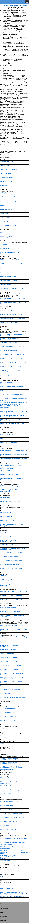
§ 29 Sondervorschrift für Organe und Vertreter (13, 288)
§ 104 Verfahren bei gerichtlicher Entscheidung (13, 697)
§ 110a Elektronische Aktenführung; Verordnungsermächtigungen (10, 759)
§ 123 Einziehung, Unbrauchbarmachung (11, 829)
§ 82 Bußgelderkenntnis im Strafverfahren (11, 595)
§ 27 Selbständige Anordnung (8, 280)
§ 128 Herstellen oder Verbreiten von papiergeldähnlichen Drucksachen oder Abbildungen (11, 857)
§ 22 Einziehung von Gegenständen (10, 260)
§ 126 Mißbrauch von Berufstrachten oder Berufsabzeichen (11, 847)
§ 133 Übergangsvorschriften (8, 888)
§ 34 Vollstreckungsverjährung (8, 322)
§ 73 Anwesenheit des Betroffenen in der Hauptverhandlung (11, 540)
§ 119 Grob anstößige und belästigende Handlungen (11, 814)
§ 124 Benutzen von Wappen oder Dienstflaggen (13, 838)
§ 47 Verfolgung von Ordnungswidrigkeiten (12, 386)
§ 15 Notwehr (4, 221)
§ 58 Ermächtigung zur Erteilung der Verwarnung (13, 458)
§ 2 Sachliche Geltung (6, 165)
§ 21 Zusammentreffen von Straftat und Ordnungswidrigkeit (11, 253)
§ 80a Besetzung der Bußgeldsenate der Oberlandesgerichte (11, 584)
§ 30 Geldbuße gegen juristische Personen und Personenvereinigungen (13, 303)
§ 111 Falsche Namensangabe (8, 777)
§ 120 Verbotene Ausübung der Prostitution (12, 817)
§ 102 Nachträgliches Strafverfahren (10, 689)
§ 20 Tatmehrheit (5, 248)
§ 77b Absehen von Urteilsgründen (9, 564)
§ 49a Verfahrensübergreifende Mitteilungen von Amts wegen (13, 399)
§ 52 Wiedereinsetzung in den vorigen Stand (12, 423)
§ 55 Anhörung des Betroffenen (8, 442)
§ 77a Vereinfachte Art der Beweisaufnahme (12, 560)
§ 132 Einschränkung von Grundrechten (11, 884)
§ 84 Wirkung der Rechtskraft (8, 607)
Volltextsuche (4, 908)
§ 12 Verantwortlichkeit (6, 209)
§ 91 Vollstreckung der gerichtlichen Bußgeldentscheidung (10, 645)
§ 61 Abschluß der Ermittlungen (9, 474)
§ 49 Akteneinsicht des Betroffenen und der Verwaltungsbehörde (12, 395)
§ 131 (1, 876)
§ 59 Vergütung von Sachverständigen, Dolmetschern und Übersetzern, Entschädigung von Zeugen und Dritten (13, 467)
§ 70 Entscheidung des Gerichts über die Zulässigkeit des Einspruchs (11, 525)
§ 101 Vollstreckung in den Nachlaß (10, 685)
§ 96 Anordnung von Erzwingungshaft (10, 665)
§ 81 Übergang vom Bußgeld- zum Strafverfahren (13, 591)
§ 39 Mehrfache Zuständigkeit (8, 350)
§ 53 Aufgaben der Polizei (7, 434)
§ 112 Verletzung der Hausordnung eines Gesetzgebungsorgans (11, 782)
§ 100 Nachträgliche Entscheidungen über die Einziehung (13, 682)
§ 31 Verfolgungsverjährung (8, 310)
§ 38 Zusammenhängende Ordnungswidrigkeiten (13, 346)
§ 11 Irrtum (3, 205)
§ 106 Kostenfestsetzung (7, 712)
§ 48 (1, 390)
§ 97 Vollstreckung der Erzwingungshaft (11, 669)
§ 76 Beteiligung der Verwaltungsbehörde (11, 552)
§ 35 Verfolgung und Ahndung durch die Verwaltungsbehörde (11, 335)
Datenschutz (3, 916)
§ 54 (1, 438)
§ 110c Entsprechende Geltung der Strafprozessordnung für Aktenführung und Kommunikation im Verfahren (12, 768)
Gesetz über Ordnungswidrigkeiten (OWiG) (14, 5)
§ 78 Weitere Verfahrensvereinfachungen (11, 568)
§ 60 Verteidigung (5, 470)
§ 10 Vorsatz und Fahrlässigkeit (9, 201)
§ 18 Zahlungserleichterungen (8, 237)
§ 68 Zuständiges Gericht (7, 516)
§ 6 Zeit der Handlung (6, 181)
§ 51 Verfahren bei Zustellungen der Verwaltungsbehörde (10, 420)
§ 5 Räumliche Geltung (6, 177)
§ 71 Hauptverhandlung (6, 532)
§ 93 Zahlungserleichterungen (8, 653)
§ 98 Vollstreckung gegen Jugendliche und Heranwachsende (12, 674)
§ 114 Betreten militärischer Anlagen (10, 790)
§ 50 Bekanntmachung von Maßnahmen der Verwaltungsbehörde (12, 416)
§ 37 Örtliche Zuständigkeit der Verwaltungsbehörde (8, 343)
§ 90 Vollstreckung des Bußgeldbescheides (12, 641)
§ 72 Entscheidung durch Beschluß (10, 536)
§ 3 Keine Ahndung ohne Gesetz (9, 169)
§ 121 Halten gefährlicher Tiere (8, 821)
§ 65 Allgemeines (5, 497)
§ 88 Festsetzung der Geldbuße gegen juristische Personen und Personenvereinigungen (13, 630)
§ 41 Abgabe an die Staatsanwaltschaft (11, 358)
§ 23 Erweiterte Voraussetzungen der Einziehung (13, 264)
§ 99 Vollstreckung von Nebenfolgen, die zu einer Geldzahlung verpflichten (13, 678)
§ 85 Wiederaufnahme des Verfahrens (10, 611)
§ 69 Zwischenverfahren (7, 520)
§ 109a (2, 743)
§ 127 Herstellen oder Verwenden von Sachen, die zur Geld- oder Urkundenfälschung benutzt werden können (14, 852)
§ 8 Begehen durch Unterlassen (9, 193)
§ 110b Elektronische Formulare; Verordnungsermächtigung (9, 763)
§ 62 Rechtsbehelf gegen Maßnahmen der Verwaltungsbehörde (12, 479)
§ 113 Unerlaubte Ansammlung (8, 786)
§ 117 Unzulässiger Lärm (7, 805)
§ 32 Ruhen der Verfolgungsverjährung (11, 314)
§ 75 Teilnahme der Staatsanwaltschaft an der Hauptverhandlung (12, 549)
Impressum (3, 920)
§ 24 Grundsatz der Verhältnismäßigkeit (11, 268)
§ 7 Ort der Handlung (6, 185)
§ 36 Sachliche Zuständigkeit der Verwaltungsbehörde (9, 339)
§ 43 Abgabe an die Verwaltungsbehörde (11, 367)
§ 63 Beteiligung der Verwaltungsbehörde (11, 486)
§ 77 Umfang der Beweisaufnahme (9, 556)
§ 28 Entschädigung (5, 284)
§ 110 (1, 750)
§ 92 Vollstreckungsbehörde (8, 649)
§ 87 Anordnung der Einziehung (9, 625)
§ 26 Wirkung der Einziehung (8, 276)
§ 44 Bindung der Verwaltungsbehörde (10, 371)
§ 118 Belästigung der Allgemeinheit (10, 809)
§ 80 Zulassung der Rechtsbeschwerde (11, 580)
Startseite (3, 904)
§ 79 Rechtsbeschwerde (7, 576)
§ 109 (1, 735)
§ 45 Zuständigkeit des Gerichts (9, 375)
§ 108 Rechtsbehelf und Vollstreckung (10, 720)
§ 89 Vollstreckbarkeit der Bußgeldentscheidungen (14, 637)
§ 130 (1, 869)
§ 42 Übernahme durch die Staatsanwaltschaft (13, 363)
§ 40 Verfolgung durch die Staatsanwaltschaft (12, 354)
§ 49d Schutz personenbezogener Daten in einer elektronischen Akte (13, 412)
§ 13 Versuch (4, 213)
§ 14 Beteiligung (4, 217)
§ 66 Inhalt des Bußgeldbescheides (10, 501)
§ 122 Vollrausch (5, 825)
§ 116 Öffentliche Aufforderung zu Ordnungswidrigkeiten (9, 802)
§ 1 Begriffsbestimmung (6, 161)
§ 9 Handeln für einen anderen (8, 197)
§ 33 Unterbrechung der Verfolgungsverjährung (13, 318)
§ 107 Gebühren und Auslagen (8, 716)
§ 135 (1, 898)
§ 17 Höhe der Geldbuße (7, 232)
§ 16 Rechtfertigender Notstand (8, 225)
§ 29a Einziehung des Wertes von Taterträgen (12, 298)
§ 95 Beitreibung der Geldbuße (8, 661)
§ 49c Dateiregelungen (6, 407)
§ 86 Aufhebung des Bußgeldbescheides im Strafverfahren (12, 616)
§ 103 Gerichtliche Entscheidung (9, 693)
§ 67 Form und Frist (5, 512)
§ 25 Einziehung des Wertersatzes (9, 272)
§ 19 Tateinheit (4, 244)
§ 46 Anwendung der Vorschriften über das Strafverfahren (12, 383)
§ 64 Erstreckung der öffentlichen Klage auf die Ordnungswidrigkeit (13, 490)
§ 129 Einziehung (5, 860)
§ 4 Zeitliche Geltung (6, 173)
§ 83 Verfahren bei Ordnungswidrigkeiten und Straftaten (12, 600)
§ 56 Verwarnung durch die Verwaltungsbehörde (13, 450)
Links (1, 912)
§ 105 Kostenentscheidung (7, 708)
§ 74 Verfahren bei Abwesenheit (9, 544)
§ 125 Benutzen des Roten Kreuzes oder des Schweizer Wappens (12, 843)
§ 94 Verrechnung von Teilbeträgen (10, 657)
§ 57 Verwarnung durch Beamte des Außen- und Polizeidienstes (13, 454)
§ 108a (2, 728)
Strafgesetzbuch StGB (6, 2)
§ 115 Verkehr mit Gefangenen (8, 794)
